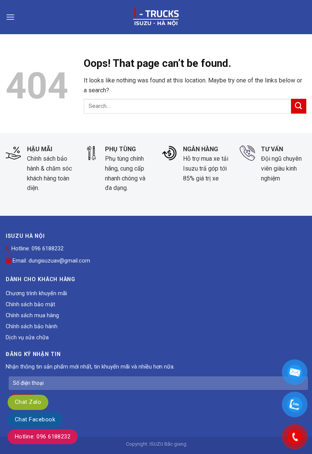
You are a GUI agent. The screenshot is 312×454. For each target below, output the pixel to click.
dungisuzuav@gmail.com (59, 261)
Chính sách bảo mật (30, 304)
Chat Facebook (35, 419)
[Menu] (10, 17)
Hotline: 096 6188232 (42, 436)
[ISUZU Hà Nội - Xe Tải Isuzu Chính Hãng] (156, 17)
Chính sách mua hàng (32, 315)
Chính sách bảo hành (31, 326)
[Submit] (298, 106)
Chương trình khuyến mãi (36, 293)
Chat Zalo (28, 402)
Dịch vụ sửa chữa (27, 337)
